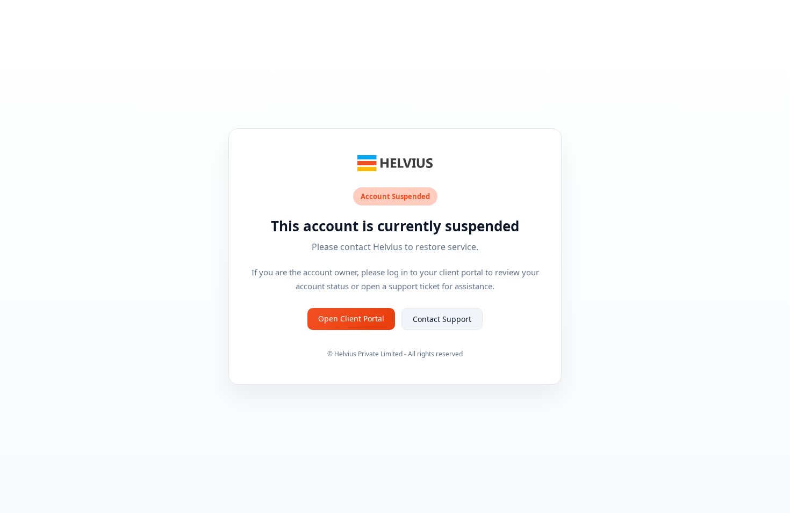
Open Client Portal (351, 318)
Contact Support (442, 319)
